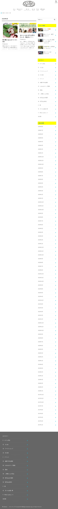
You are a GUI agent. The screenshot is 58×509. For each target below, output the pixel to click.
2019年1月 (40, 375)
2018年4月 (40, 379)
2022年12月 (41, 273)
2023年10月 (41, 254)
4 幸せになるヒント (43, 112)
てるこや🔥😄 (47, 29)
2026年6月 (40, 134)
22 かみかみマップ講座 (44, 86)
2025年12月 (41, 156)
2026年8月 (40, 126)
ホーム (14, 10)
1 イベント (41, 78)
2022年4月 (40, 296)
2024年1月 (40, 243)
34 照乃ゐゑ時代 (42, 101)
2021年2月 (40, 315)
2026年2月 (40, 149)
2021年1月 (40, 319)
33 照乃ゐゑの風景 (43, 97)
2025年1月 (40, 198)
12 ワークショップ (43, 71)
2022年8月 (40, 288)
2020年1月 (40, 360)
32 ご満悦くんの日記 (43, 93)
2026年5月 (40, 137)
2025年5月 (40, 183)
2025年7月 (40, 175)
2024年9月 (40, 213)
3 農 (39, 105)
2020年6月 (40, 345)
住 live (33, 10)
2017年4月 (40, 417)
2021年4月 (40, 307)
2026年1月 (40, 153)
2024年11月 (40, 205)
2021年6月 (40, 304)
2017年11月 (40, 398)
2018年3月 (40, 383)
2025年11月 (40, 160)
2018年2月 (40, 387)
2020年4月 (40, 353)
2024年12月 (41, 202)
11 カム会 (40, 67)
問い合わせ (4, 506)
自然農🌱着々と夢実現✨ (49, 47)
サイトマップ (12, 506)
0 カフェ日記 (41, 63)
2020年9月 (40, 334)
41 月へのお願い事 (43, 109)
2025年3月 (40, 190)
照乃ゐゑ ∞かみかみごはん (27, 506)
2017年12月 (41, 394)
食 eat (27, 10)
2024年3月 (40, 236)
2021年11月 (40, 300)
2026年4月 (40, 141)
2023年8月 (40, 262)
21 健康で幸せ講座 (43, 82)
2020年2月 (40, 356)
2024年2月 (40, 239)
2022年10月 (41, 281)
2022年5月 (40, 292)
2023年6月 (40, 270)
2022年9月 (40, 285)
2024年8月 (40, 217)
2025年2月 (40, 194)
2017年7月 (40, 406)
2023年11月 (40, 251)
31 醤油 (40, 90)
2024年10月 (41, 209)
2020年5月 (40, 349)
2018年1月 (40, 390)
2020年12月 (41, 322)
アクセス (37, 10)
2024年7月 (40, 221)
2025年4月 (40, 187)
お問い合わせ (42, 10)
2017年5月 (40, 413)
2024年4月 (40, 232)
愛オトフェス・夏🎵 (48, 35)
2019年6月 (40, 364)
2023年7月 (40, 266)
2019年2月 (40, 372)
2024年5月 (40, 228)
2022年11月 (40, 277)
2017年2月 (40, 421)
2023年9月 (40, 258)
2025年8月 (40, 171)
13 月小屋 (40, 75)
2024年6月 (40, 224)
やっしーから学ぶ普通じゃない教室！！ (49, 41)
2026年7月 (40, 130)
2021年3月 (40, 311)
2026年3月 (40, 145)
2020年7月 (40, 341)
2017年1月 (40, 424)
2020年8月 (40, 338)
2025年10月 (41, 164)
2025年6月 (40, 179)
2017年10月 (41, 402)
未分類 (39, 116)
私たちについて (20, 10)
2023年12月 (41, 247)
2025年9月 (40, 168)
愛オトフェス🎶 (47, 52)
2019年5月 (40, 368)
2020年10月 (41, 330)
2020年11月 (40, 326)
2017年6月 (40, 409)
